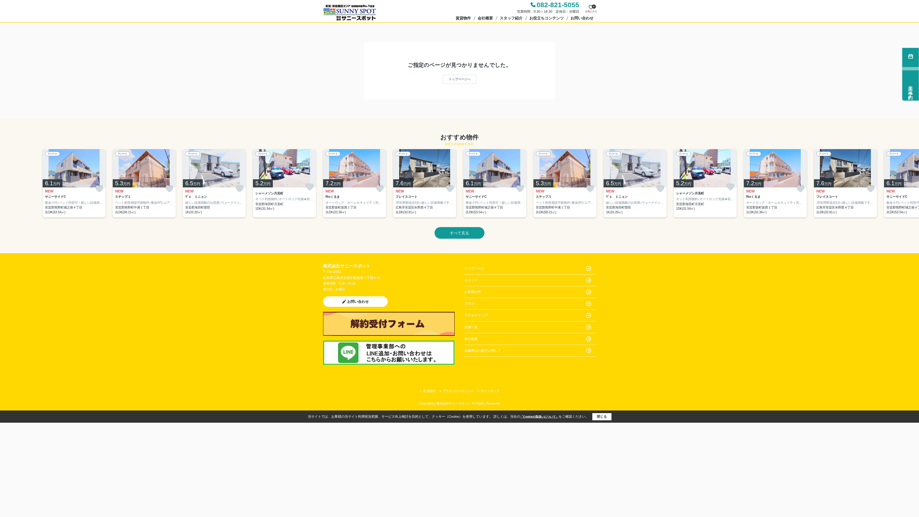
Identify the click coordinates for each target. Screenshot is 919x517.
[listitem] (354, 183)
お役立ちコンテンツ (546, 18)
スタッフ (471, 280)
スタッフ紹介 (511, 18)
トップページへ (460, 79)
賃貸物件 (463, 18)
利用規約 (429, 391)
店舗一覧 (471, 327)
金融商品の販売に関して (482, 350)
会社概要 (485, 18)
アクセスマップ (476, 315)
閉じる (602, 416)
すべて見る (459, 233)
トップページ (474, 268)
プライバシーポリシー (458, 391)
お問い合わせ (582, 18)
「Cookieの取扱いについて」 (539, 416)
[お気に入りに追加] (99, 188)
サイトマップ (490, 391)
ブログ (469, 303)
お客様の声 (472, 292)
